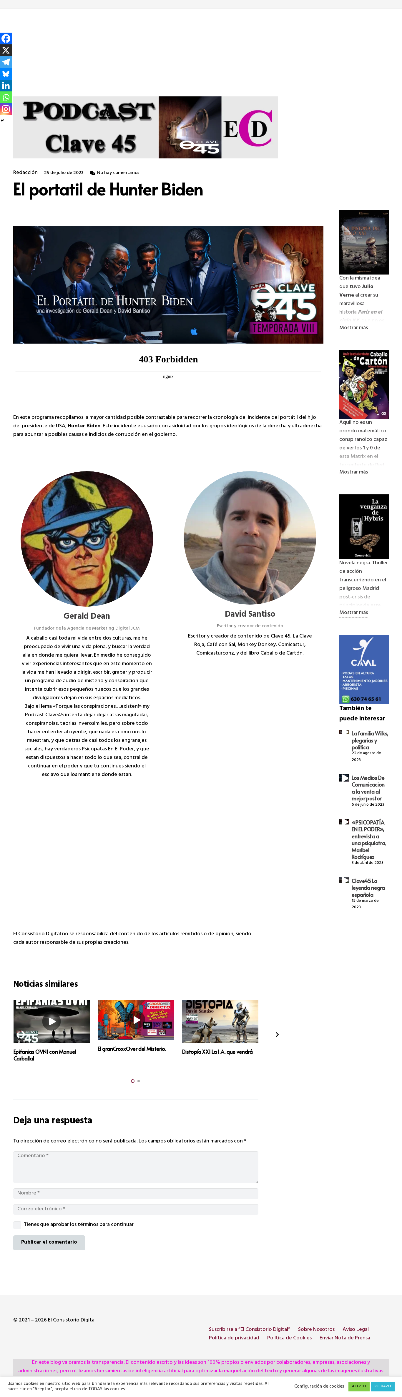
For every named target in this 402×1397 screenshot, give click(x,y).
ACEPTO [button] (359, 1386)
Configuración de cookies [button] (319, 1387)
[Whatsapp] (6, 97)
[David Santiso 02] (364, 384)
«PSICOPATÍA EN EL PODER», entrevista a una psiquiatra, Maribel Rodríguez (369, 839)
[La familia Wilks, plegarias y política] (344, 732)
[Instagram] (6, 109)
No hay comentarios (118, 173)
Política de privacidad (234, 1339)
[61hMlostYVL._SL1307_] (364, 242)
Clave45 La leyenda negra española (368, 887)
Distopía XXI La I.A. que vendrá (217, 1051)
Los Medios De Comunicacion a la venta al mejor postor (368, 788)
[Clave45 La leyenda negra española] (344, 880)
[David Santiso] (250, 537)
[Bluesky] (6, 74)
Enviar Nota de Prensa (345, 1339)
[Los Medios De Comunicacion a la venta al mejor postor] (344, 778)
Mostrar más (353, 328)
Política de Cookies (289, 1339)
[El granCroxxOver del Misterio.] (136, 1020)
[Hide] (2, 120)
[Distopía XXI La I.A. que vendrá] (220, 1021)
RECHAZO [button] (383, 1386)
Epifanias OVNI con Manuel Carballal (45, 1055)
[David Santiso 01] (364, 526)
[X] (6, 50)
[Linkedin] (6, 85)
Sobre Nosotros (316, 1330)
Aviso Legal (356, 1330)
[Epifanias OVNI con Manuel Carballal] (52, 1021)
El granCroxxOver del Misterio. (132, 1048)
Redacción (25, 173)
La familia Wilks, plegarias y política (370, 740)
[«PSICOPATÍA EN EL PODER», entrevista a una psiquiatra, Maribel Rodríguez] (344, 821)
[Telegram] (6, 62)
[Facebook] (6, 38)
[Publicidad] (364, 669)
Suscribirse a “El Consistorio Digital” (249, 1330)
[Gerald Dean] (87, 539)
